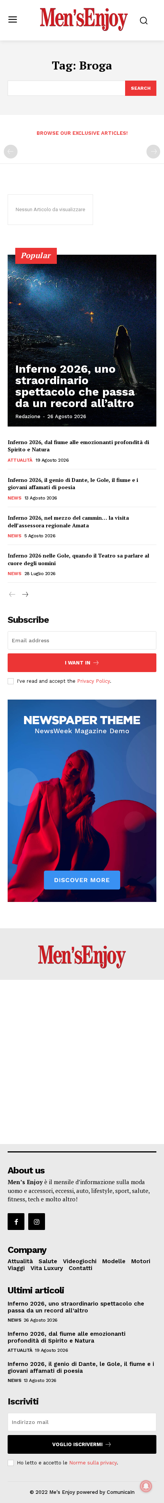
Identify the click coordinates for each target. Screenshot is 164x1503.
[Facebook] (16, 1221)
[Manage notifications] (146, 1486)
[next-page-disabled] (153, 151)
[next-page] (24, 595)
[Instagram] (36, 1221)
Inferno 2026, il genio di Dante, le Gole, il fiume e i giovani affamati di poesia (73, 483)
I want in (77, 663)
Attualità (20, 460)
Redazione (27, 416)
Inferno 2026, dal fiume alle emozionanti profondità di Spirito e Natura (66, 1337)
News (14, 498)
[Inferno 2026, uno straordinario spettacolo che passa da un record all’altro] (82, 341)
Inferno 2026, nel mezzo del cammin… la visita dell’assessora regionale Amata (68, 521)
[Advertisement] (82, 1062)
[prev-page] (11, 151)
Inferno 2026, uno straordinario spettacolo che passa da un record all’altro (75, 386)
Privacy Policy (93, 681)
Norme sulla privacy (93, 1463)
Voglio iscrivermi (77, 1444)
